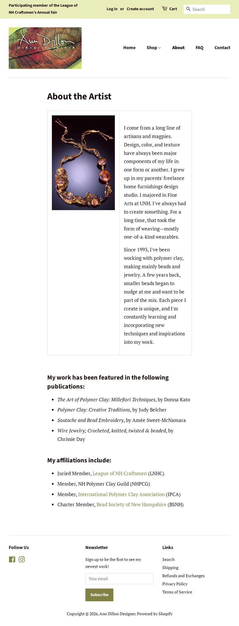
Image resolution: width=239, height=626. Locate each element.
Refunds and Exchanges (183, 575)
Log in (112, 9)
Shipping (170, 567)
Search (168, 559)
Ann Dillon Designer (117, 613)
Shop (152, 47)
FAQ (199, 47)
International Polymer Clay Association (121, 494)
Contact (222, 47)
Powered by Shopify (155, 613)
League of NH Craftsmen (120, 473)
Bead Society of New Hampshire (131, 504)
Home (129, 47)
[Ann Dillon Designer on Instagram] (21, 560)
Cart (173, 9)
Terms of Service (177, 592)
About (178, 47)
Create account (140, 9)
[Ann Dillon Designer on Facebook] (12, 560)
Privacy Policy (174, 583)
